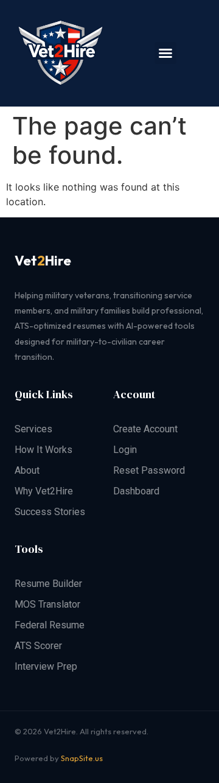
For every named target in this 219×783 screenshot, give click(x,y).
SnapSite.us (82, 758)
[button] (165, 53)
